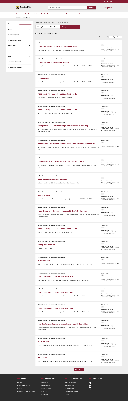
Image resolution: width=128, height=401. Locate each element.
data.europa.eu (69, 388)
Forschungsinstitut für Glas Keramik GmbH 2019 (55, 276)
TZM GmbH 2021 (43, 78)
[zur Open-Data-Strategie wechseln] (108, 7)
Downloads (70, 14)
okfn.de (67, 394)
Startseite (18, 17)
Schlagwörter (11, 45)
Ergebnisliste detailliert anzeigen (48, 33)
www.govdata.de (69, 385)
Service (23, 378)
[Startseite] (23, 7)
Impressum (44, 382)
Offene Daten (54, 27)
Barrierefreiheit (45, 385)
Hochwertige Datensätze (15, 62)
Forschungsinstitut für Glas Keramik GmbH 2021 (55, 308)
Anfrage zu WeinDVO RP (46, 245)
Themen (10, 29)
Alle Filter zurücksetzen (25, 24)
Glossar (19, 388)
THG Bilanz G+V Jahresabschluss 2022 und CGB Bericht (57, 94)
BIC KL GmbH (42, 358)
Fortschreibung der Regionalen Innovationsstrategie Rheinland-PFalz (63, 324)
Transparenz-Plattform (23, 14)
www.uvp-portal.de (70, 382)
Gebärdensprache (46, 388)
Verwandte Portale (75, 378)
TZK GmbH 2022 (43, 342)
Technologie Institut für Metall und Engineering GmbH (57, 46)
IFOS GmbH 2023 (44, 195)
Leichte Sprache (45, 391)
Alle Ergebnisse (41, 27)
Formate (10, 51)
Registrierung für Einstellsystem (26, 391)
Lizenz (9, 56)
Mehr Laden (78, 369)
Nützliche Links (50, 378)
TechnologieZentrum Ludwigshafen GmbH (53, 62)
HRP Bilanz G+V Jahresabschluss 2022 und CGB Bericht (57, 110)
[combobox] (67, 7)
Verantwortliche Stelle (14, 40)
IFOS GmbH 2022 (44, 261)
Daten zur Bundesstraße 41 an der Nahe (52, 179)
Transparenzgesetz (13, 35)
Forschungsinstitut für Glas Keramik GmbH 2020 (55, 292)
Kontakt (79, 14)
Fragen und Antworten (23, 385)
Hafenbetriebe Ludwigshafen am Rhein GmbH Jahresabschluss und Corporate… (67, 144)
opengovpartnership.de (71, 391)
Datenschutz (44, 394)
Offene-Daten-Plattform (42, 14)
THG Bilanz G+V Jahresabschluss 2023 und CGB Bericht (57, 229)
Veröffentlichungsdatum (15, 67)
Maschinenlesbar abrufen (59, 22)
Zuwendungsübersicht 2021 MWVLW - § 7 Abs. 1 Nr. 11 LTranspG (61, 161)
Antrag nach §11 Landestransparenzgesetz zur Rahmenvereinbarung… (63, 126)
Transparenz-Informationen (70, 27)
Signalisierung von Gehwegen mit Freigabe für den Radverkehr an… (62, 211)
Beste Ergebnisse (115, 37)
